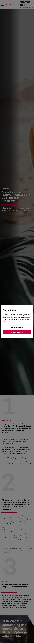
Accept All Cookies (17, 332)
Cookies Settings (17, 327)
